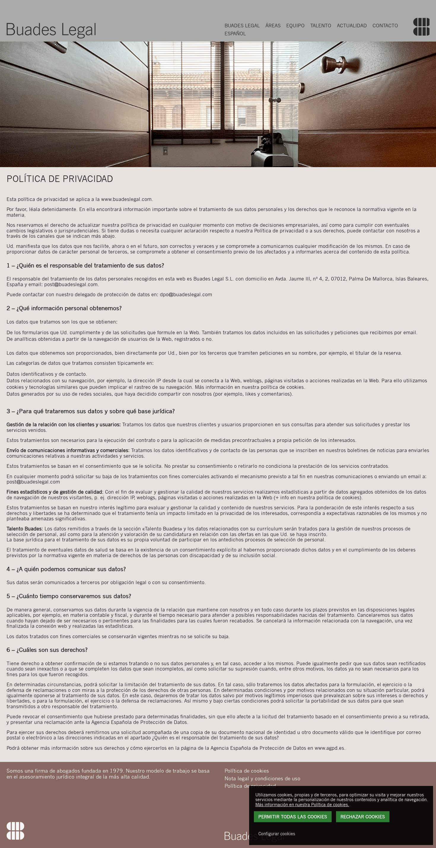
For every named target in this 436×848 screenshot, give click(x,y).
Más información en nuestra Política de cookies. (302, 804)
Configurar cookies (276, 833)
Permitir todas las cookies (292, 817)
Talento (320, 25)
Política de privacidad (250, 785)
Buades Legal (242, 25)
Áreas (273, 25)
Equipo (295, 25)
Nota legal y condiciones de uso (262, 778)
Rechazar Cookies (362, 817)
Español (235, 33)
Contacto (385, 25)
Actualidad (352, 25)
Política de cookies (247, 770)
